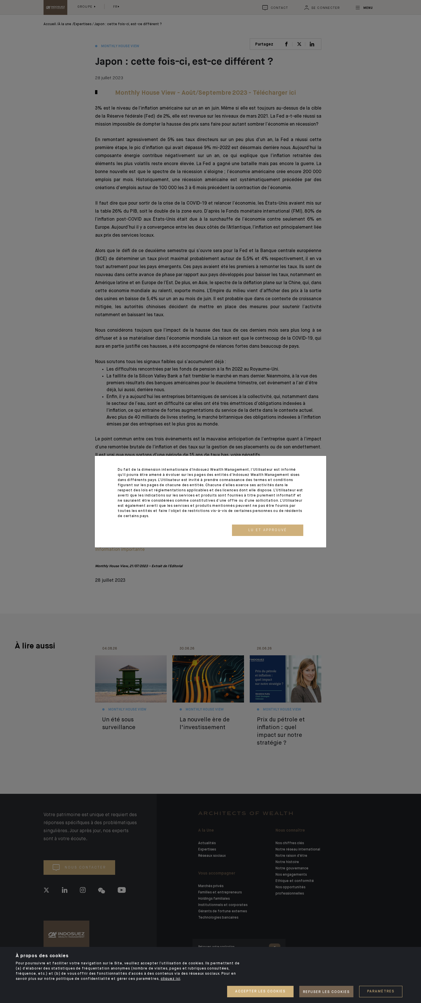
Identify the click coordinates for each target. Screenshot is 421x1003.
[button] (267, 530)
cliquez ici (170, 979)
